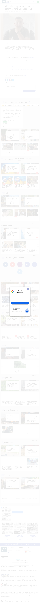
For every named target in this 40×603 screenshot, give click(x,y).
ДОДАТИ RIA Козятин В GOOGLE (20, 303)
